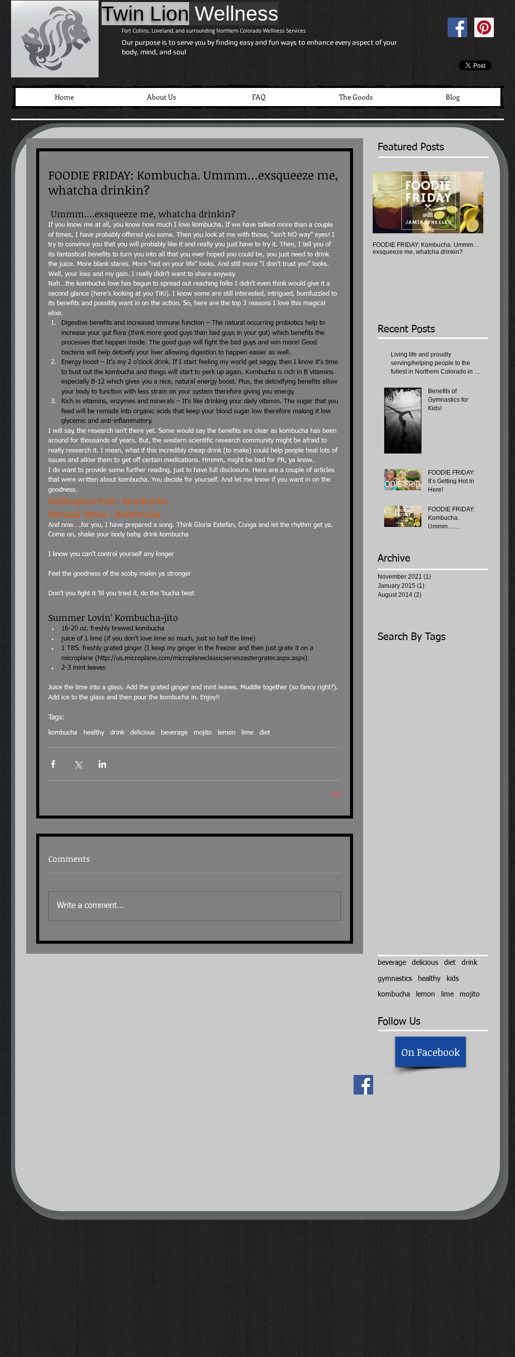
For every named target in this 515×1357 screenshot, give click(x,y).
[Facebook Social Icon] (457, 27)
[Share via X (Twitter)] (77, 764)
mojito (203, 733)
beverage (174, 733)
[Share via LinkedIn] (102, 764)
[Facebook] (363, 1085)
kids (453, 978)
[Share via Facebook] (53, 764)
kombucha (62, 733)
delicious (142, 733)
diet (265, 733)
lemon (226, 733)
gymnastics (395, 978)
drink (117, 733)
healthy (93, 733)
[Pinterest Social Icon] (484, 27)
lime (247, 733)
